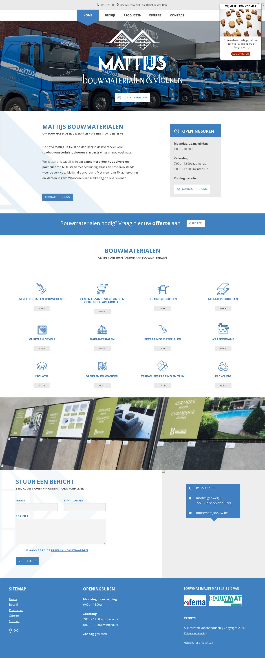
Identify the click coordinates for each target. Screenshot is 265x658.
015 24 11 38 (107, 5)
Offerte (155, 15)
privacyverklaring (240, 47)
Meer (42, 308)
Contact (177, 15)
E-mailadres (74, 500)
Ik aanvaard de (56, 550)
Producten (133, 15)
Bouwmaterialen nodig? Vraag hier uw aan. (131, 223)
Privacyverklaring (195, 633)
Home (87, 15)
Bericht (22, 516)
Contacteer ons (135, 97)
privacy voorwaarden (69, 550)
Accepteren (240, 54)
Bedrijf (110, 15)
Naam (20, 500)
